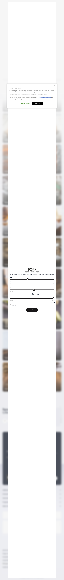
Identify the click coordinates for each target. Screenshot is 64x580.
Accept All (37, 103)
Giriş (32, 310)
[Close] (54, 86)
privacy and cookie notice (45, 97)
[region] (32, 96)
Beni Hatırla (15, 305)
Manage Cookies (25, 103)
